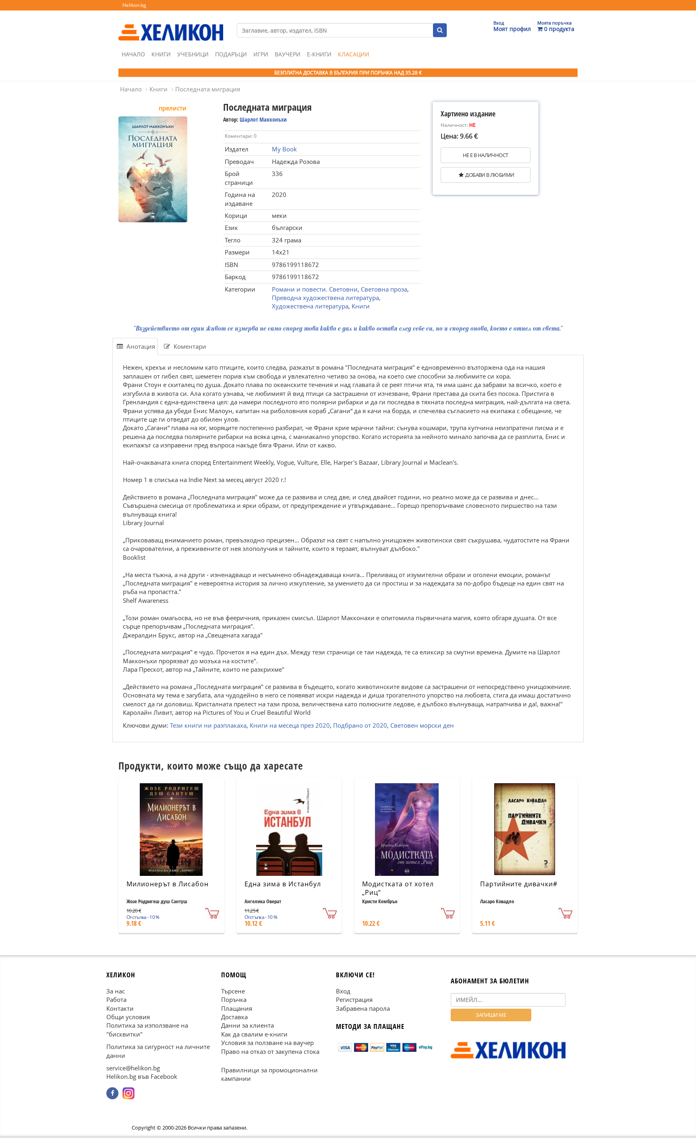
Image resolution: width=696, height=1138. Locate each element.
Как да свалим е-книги (254, 1034)
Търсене (233, 991)
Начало (133, 54)
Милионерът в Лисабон (167, 883)
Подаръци (231, 54)
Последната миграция (207, 89)
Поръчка (233, 999)
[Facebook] (112, 1093)
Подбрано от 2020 (360, 725)
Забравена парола (363, 1008)
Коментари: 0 (241, 135)
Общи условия (128, 1017)
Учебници (193, 54)
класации (353, 54)
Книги (161, 54)
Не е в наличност (485, 155)
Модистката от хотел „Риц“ (398, 888)
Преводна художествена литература (325, 298)
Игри (260, 54)
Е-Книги (319, 54)
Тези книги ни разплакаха (208, 725)
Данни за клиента (247, 1026)
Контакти (120, 1008)
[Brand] (170, 24)
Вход (343, 991)
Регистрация (354, 999)
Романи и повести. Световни (315, 289)
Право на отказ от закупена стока (270, 1051)
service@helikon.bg (133, 1068)
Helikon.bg (134, 5)
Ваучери (287, 54)
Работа (116, 999)
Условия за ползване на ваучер (267, 1043)
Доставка (234, 1017)
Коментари (189, 346)
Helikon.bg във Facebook (141, 1077)
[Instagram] (128, 1093)
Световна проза (384, 289)
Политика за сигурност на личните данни (158, 1051)
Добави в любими (489, 174)
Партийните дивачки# (518, 883)
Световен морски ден (422, 725)
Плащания (236, 1008)
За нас (115, 991)
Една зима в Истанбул (282, 883)
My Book (284, 149)
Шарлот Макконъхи (263, 119)
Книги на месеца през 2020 (290, 725)
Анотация (140, 346)
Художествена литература (310, 306)
